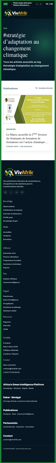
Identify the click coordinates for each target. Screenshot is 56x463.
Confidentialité (40, 452)
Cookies (24, 459)
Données (6, 325)
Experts (6, 268)
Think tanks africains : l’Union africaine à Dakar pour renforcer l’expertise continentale (23, 4)
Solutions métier (9, 311)
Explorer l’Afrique (10, 279)
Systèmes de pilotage (12, 307)
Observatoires (9, 206)
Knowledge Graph (10, 221)
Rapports (7, 322)
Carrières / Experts (10, 354)
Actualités (7, 232)
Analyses (7, 236)
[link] (5, 192)
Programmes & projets (12, 260)
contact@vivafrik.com (12, 369)
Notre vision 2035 (10, 347)
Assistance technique (12, 264)
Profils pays (8, 217)
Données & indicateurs (12, 214)
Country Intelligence (11, 282)
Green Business (9, 452)
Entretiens (7, 239)
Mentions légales (25, 452)
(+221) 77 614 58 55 (11, 372)
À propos (7, 343)
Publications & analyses (12, 210)
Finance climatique (10, 257)
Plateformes (8, 296)
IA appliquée (8, 303)
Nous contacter (9, 365)
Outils (5, 329)
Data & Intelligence (10, 300)
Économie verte (9, 253)
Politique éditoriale (10, 350)
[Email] (22, 192)
